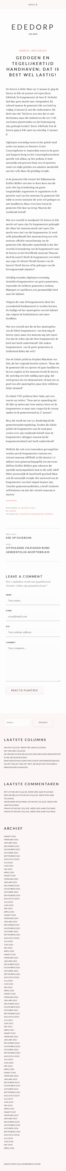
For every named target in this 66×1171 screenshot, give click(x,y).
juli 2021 (8, 1020)
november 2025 (12, 849)
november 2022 (12, 967)
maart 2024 (10, 915)
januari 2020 (10, 1079)
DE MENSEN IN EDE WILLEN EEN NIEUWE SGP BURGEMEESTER (32, 754)
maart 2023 (10, 954)
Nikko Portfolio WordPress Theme (22, 1164)
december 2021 (11, 1003)
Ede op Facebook (19, 537)
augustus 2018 (11, 1135)
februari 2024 (11, 918)
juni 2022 (8, 984)
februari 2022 (11, 997)
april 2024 (9, 912)
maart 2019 (10, 1112)
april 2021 (9, 1030)
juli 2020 (8, 1059)
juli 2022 (8, 980)
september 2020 (12, 1053)
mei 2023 (8, 948)
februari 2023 (11, 957)
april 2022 (9, 990)
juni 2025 (8, 866)
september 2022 (12, 974)
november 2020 (12, 1046)
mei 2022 (8, 987)
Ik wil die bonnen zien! (16, 757)
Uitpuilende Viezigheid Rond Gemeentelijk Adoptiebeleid (28, 549)
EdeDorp (33, 27)
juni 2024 (8, 905)
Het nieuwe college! (15, 751)
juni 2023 (8, 944)
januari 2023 (10, 961)
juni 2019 (8, 1102)
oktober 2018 (11, 1128)
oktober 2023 (11, 931)
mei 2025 (8, 869)
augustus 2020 (11, 1056)
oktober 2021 (11, 1010)
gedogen (25, 514)
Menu (33, 4)
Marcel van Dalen (33, 50)
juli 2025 (8, 862)
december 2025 (11, 846)
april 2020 (9, 1069)
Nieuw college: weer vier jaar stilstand (25, 747)
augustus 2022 (11, 977)
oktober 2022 (11, 971)
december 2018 (11, 1122)
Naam (8, 595)
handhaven (37, 514)
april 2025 (9, 872)
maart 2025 (10, 875)
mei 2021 (8, 1026)
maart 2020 (10, 1072)
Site (8, 626)
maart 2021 (10, 1033)
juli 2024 (8, 902)
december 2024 (11, 885)
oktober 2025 (11, 853)
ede (17, 514)
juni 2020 (8, 1063)
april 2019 (9, 1108)
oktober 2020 (11, 1049)
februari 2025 (11, 879)
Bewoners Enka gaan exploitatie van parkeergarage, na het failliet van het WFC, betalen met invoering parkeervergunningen (32, 763)
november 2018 (12, 1125)
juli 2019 (8, 1099)
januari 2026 (10, 843)
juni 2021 (8, 1023)
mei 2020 (8, 1066)
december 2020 (11, 1043)
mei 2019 (8, 1105)
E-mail (9, 610)
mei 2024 (8, 908)
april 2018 (9, 1148)
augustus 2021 (11, 1017)
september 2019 (12, 1092)
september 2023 (12, 934)
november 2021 (12, 1007)
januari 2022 (10, 1000)
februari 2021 (11, 1036)
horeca (49, 514)
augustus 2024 (11, 898)
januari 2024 (10, 921)
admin (12, 511)
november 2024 (12, 889)
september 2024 (12, 895)
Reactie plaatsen (24, 690)
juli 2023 (8, 941)
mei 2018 (8, 1144)
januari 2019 (10, 1118)
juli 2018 (8, 1138)
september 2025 (12, 856)
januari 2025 (10, 882)
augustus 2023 (11, 938)
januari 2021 (10, 1040)
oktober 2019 (11, 1089)
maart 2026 (10, 836)
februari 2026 (11, 839)
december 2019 (11, 1082)
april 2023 (9, 951)
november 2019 (12, 1085)
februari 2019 (11, 1115)
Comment (11, 642)
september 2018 (12, 1131)
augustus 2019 (11, 1095)
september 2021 (12, 1013)
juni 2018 (8, 1141)
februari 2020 (11, 1076)
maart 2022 (10, 994)
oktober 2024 (11, 892)
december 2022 (11, 964)
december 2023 (11, 925)
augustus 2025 (11, 859)
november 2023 (12, 928)
